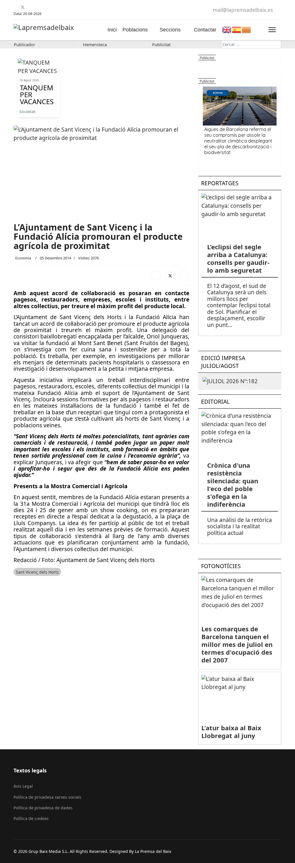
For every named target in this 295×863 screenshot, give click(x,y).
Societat (27, 111)
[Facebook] (16, 7)
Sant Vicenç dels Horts (37, 572)
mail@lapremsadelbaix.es (243, 10)
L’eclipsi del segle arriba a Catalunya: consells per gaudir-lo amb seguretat (238, 258)
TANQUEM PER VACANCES (37, 94)
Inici (112, 30)
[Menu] (272, 30)
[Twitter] (23, 7)
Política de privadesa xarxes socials (47, 797)
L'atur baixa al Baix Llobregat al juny (231, 731)
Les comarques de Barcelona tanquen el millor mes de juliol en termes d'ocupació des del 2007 (237, 644)
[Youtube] (30, 7)
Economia (23, 258)
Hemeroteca (95, 44)
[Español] (237, 29)
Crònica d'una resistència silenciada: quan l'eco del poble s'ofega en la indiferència (232, 484)
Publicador (24, 44)
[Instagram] (44, 7)
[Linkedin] (37, 7)
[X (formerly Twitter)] (170, 275)
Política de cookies (31, 818)
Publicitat (161, 44)
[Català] (246, 29)
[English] (227, 29)
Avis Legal (23, 786)
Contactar (205, 30)
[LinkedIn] (184, 275)
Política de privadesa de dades (43, 807)
